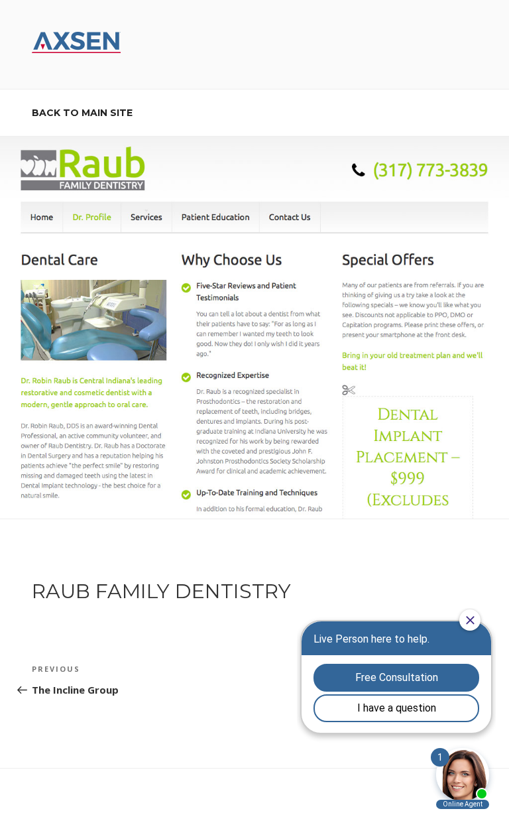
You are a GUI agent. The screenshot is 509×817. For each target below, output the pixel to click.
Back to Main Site (82, 113)
